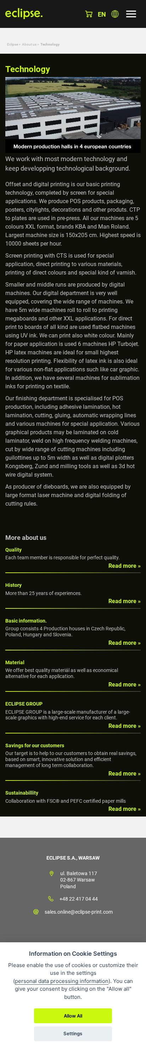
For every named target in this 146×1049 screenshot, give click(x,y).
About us (29, 44)
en (102, 14)
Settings (72, 1033)
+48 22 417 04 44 (79, 899)
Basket (88, 14)
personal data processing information (61, 981)
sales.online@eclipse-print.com (79, 912)
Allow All (73, 1016)
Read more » (124, 565)
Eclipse (12, 44)
